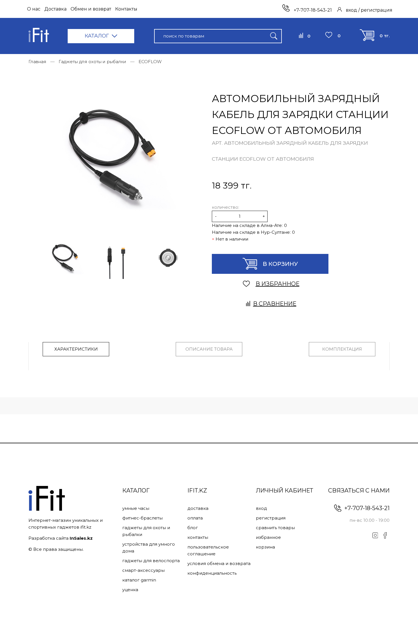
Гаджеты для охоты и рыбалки (92, 61)
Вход (261, 508)
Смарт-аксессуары (143, 570)
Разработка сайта (60, 538)
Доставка (55, 9)
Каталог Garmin (139, 580)
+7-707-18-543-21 (312, 10)
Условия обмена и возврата (219, 563)
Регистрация (270, 518)
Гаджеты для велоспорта (151, 560)
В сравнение (274, 303)
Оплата (195, 518)
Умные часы (135, 508)
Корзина (265, 547)
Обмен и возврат (91, 9)
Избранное (268, 537)
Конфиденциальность (212, 573)
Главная (37, 61)
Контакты (126, 9)
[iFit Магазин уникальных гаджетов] (38, 36)
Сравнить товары (275, 527)
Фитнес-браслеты (142, 518)
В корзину (280, 263)
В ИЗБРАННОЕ (277, 283)
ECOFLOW (150, 61)
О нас (33, 9)
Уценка (130, 589)
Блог (192, 527)
